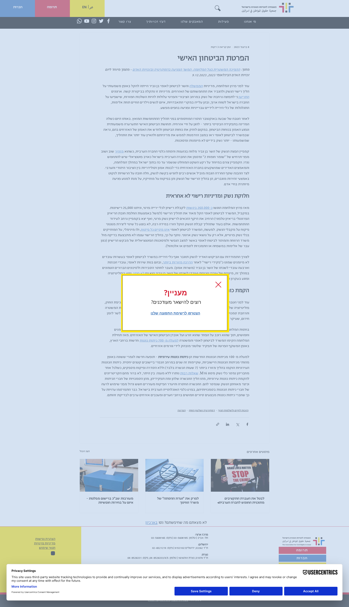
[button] (218, 285)
